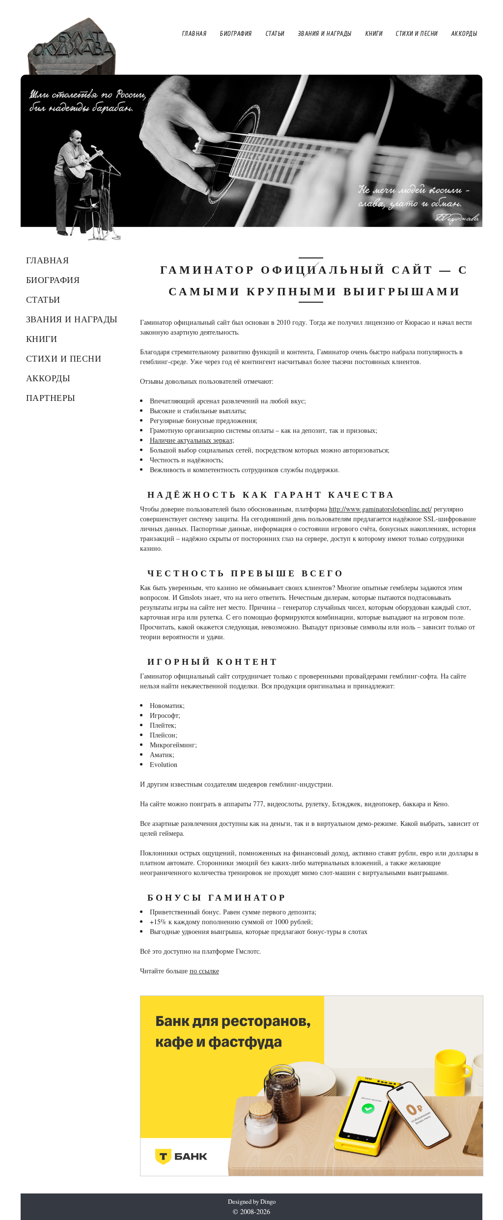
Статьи (43, 299)
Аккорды (48, 378)
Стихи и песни (64, 358)
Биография (53, 279)
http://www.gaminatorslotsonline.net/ (380, 508)
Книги (41, 338)
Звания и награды (72, 319)
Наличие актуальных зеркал (191, 440)
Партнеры (51, 397)
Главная (47, 260)
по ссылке (204, 970)
